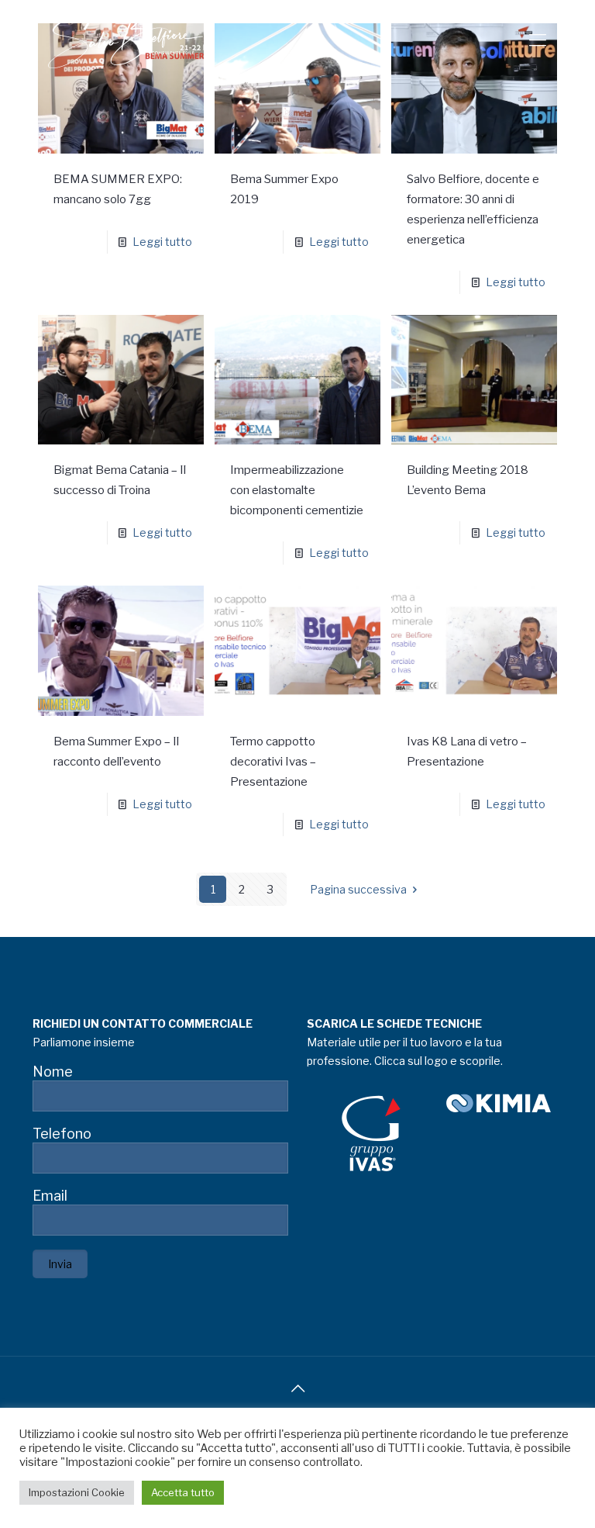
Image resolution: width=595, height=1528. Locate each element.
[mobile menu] (537, 39)
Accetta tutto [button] (183, 1492)
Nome (53, 1071)
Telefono (62, 1133)
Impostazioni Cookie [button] (77, 1492)
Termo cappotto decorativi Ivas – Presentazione (273, 762)
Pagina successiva (358, 889)
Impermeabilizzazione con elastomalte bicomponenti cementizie (296, 490)
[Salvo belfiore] (125, 39)
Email (50, 1195)
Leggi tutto (162, 241)
